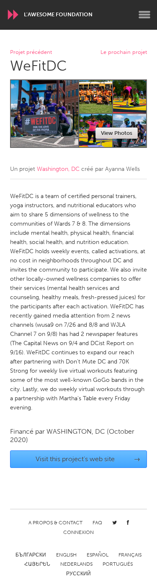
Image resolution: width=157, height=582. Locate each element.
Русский (78, 574)
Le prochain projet (123, 52)
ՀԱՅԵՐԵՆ (37, 564)
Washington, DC (58, 169)
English (66, 555)
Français (130, 555)
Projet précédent (31, 52)
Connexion (78, 532)
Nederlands (76, 564)
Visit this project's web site (88, 459)
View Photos (116, 133)
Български (30, 555)
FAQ (97, 523)
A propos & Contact (55, 523)
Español (97, 555)
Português (118, 564)
